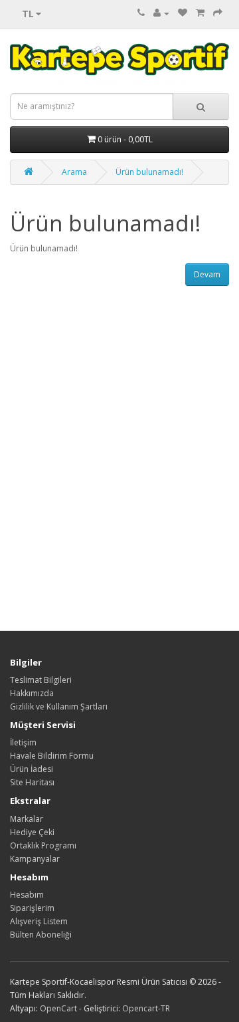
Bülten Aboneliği (41, 934)
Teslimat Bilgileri (41, 680)
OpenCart (58, 1008)
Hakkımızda (32, 693)
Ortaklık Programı (43, 845)
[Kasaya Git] (217, 13)
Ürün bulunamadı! (149, 172)
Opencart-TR (146, 1008)
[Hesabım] (161, 13)
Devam (207, 274)
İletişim (23, 742)
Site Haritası (32, 782)
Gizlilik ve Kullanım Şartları (59, 706)
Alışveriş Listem (39, 921)
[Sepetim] (200, 13)
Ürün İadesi (31, 769)
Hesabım (27, 894)
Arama (74, 172)
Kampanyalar (35, 858)
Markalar (26, 819)
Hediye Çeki (32, 832)
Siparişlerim (32, 908)
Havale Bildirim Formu (52, 755)
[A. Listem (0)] (182, 13)
